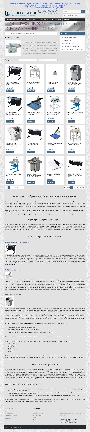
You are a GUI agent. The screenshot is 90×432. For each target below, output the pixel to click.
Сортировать (8, 60)
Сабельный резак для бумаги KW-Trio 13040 (35, 113)
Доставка (34, 417)
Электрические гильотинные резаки (70, 46)
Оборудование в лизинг (37, 413)
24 (74, 187)
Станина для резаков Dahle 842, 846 (75, 113)
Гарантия (34, 419)
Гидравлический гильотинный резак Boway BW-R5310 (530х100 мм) (34, 175)
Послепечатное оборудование (28, 19)
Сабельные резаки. (12, 270)
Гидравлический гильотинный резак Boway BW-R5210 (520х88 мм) (13, 145)
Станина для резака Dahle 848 (13, 174)
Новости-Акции (35, 411)
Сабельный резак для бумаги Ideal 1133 (55, 174)
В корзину (11, 90)
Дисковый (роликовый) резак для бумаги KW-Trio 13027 (75, 175)
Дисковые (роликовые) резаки (69, 37)
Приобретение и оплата (37, 415)
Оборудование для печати (10, 411)
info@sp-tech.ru (65, 417)
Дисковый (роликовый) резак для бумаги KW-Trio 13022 (13, 114)
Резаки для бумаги (30, 33)
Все (83, 187)
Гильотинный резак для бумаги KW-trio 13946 (74, 144)
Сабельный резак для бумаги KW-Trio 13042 (55, 144)
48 (77, 187)
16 (71, 187)
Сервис (51, 19)
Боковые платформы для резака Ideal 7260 (54, 83)
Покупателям (58, 19)
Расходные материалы (42, 19)
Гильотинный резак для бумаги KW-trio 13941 (53, 113)
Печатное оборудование (13, 19)
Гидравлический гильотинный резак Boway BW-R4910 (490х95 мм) (75, 83)
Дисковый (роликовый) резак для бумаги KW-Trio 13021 (13, 83)
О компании (66, 19)
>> (22, 187)
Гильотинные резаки (13, 295)
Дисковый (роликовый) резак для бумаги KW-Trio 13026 (34, 145)
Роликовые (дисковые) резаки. (17, 242)
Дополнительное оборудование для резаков (72, 49)
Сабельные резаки (66, 40)
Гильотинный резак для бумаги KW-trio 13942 (33, 83)
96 (80, 187)
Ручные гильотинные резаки (68, 43)
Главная (8, 33)
